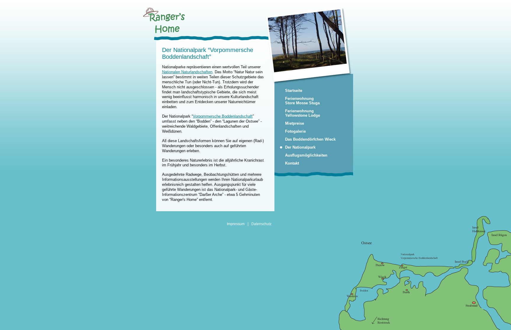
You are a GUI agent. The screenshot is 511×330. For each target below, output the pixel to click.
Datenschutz (261, 224)
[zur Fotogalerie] (306, 41)
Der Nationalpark (300, 147)
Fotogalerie (295, 131)
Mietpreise (294, 123)
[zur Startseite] (164, 32)
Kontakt (292, 163)
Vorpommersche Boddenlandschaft (223, 116)
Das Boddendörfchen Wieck (310, 139)
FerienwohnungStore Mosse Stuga (302, 100)
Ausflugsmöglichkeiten (306, 155)
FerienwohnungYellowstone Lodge (302, 113)
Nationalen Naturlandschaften (187, 72)
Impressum (236, 224)
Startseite (293, 90)
